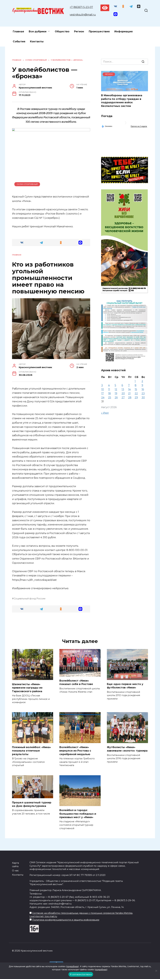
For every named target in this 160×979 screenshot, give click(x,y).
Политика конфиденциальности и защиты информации (65, 919)
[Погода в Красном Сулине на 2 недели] (139, 126)
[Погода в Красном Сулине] (124, 123)
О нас (15, 870)
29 (136, 397)
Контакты (37, 41)
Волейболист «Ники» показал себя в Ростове (76, 682)
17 (102, 393)
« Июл (105, 412)
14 (129, 389)
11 (109, 389)
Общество (62, 31)
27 (123, 397)
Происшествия (99, 31)
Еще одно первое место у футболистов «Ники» (125, 686)
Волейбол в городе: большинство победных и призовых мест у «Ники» (77, 814)
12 (116, 389)
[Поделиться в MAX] (80, 242)
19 (116, 393)
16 (143, 389)
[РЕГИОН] (124, 89)
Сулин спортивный (27, 184)
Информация (123, 31)
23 (143, 393)
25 (109, 397)
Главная (18, 31)
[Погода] (107, 126)
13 (123, 389)
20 (123, 393)
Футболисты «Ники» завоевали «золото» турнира (127, 749)
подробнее (72, 966)
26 (116, 397)
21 (129, 393)
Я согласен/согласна (81, 974)
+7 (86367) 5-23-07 (81, 7)
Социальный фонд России (29, 598)
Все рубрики (37, 31)
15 (136, 389)
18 (109, 393)
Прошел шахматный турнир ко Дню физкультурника (31, 804)
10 (102, 389)
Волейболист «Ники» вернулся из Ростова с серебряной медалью (75, 751)
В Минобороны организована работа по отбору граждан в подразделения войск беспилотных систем (121, 100)
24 (102, 397)
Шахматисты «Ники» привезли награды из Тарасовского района (27, 688)
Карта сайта (15, 865)
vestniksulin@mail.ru (83, 14)
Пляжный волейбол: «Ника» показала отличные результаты (31, 751)
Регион (79, 31)
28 (129, 397)
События (19, 41)
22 (136, 393)
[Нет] (156, 970)
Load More (51, 625)
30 (143, 397)
